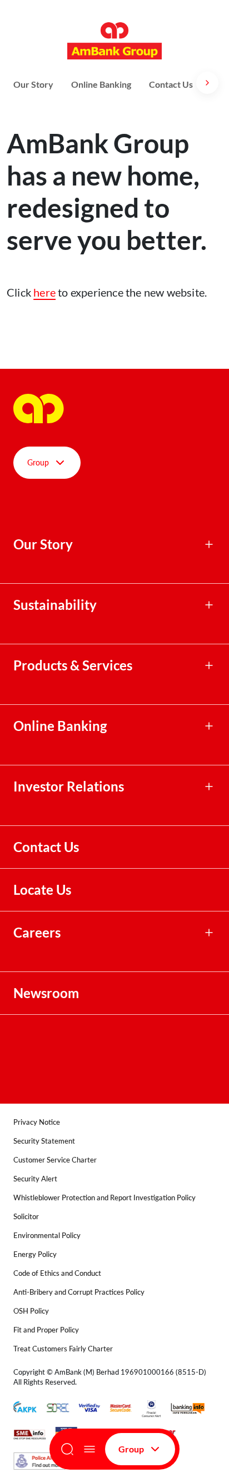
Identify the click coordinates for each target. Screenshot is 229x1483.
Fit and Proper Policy (46, 1329)
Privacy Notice (36, 1122)
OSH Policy (31, 1310)
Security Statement (44, 1140)
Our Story (33, 84)
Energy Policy (35, 1254)
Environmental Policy (47, 1235)
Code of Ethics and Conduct (57, 1273)
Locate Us (42, 890)
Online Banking (101, 84)
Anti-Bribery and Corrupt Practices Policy (79, 1291)
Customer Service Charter (55, 1159)
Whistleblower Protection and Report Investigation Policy (104, 1197)
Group (131, 1449)
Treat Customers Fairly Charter (63, 1348)
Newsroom (47, 993)
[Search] (67, 1449)
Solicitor (26, 1216)
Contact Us (171, 84)
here (44, 292)
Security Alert (35, 1178)
